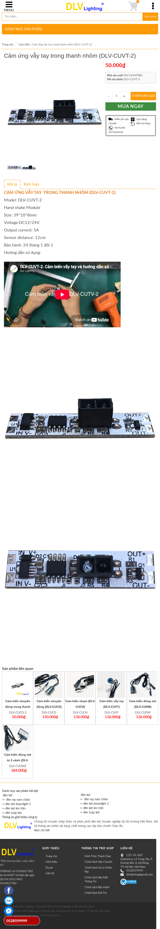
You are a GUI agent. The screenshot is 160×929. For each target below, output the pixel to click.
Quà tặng (141, 119)
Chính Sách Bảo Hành (97, 887)
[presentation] (12, 184)
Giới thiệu (51, 862)
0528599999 (134, 870)
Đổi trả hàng (143, 123)
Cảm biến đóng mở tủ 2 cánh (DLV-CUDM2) (17, 760)
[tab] (12, 184)
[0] (133, 6)
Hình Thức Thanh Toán (98, 856)
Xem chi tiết (42, 830)
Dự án (49, 867)
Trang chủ (7, 44)
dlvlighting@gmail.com (139, 874)
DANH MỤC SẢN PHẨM (23, 29)
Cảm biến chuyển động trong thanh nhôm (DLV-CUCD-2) (18, 706)
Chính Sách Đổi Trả (96, 893)
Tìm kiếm (150, 16)
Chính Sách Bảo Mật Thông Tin (96, 879)
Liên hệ (50, 873)
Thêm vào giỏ (143, 96)
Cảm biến (24, 44)
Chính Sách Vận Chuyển (98, 862)
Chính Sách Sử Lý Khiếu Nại (98, 869)
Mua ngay (131, 106)
